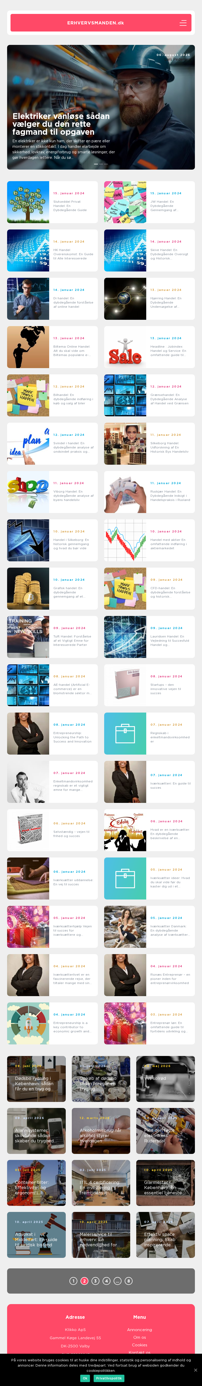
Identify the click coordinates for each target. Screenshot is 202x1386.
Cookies (139, 1345)
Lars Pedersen (177, 59)
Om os (139, 1337)
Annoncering (139, 1329)
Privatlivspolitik (109, 1378)
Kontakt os (139, 1352)
